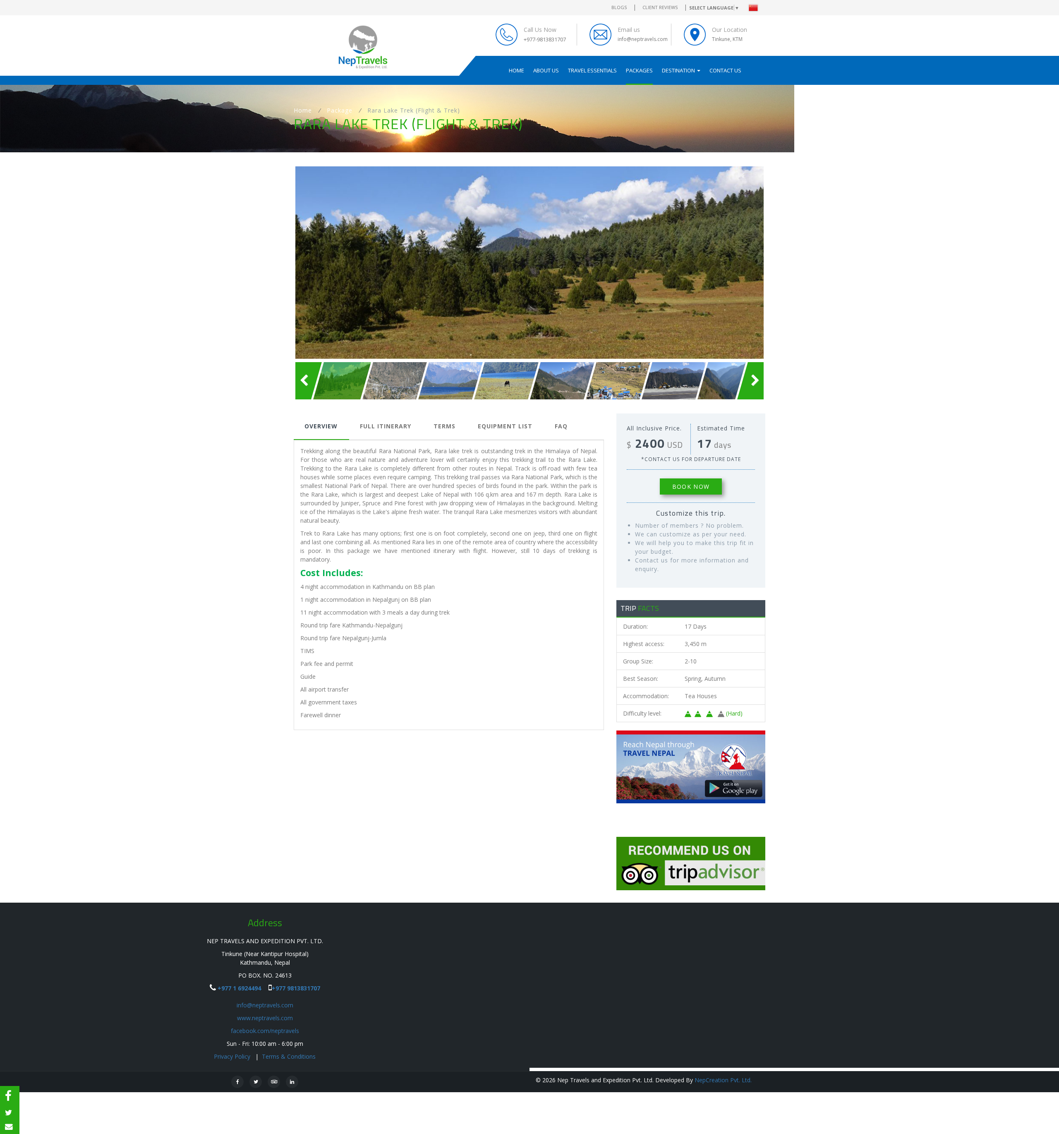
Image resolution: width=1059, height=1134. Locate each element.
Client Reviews (660, 7)
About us (546, 70)
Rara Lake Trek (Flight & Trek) (413, 110)
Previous (283, 262)
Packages (639, 70)
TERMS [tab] (444, 426)
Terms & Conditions (289, 1056)
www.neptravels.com (265, 1018)
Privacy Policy (233, 1056)
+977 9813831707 (296, 988)
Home (516, 70)
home (303, 110)
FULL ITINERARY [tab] (385, 426)
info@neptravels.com (265, 1005)
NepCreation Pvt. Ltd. (723, 1080)
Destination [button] (679, 70)
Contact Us (725, 70)
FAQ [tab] (561, 426)
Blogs (619, 7)
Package (339, 110)
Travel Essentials (592, 70)
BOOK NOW (690, 486)
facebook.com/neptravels (265, 1031)
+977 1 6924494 (239, 988)
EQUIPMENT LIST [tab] (505, 426)
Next (776, 262)
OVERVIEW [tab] (321, 426)
